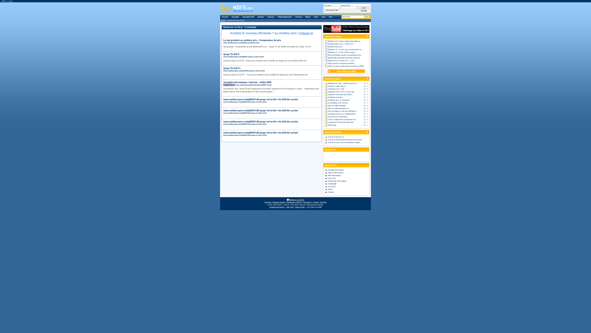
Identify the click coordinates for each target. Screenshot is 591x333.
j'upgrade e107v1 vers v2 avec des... (342, 92)
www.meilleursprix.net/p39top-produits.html (241, 43)
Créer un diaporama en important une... (342, 119)
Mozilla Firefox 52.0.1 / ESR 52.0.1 (341, 44)
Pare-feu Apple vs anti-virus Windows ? (342, 111)
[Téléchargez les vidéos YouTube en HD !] (346, 31)
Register (364, 10)
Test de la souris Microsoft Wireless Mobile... (344, 142)
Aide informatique (334, 175)
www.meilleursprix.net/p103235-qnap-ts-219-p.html (244, 71)
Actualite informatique (336, 170)
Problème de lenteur (335, 97)
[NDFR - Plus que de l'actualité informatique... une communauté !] (295, 8)
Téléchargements (285, 17)
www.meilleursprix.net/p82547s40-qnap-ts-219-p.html (245, 102)
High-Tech (290, 207)
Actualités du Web (346, 71)
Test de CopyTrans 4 (336, 137)
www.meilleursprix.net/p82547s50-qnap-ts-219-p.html (245, 113)
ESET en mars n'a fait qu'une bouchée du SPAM (346, 66)
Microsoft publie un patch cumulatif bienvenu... (345, 55)
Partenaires (307, 202)
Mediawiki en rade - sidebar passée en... (343, 83)
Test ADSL (332, 186)
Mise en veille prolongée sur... (339, 108)
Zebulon (331, 192)
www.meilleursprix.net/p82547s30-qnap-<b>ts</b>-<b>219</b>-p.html (260, 121)
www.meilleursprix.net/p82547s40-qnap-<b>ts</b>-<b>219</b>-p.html (260, 99)
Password (344, 5)
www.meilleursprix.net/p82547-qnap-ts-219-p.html (243, 57)
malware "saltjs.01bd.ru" (337, 86)
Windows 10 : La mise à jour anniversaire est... (345, 49)
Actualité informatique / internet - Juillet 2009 (247, 82)
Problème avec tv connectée (338, 100)
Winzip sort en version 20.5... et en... (341, 61)
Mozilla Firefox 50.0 (335, 47)
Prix (330, 17)
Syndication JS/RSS (294, 202)
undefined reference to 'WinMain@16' (342, 114)
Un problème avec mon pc (338, 103)
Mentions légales (279, 202)
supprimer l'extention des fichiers (340, 94)
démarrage (332, 125)
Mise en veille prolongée (337, 106)
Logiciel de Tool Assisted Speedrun (341, 122)
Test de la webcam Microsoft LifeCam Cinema (345, 140)
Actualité (235, 17)
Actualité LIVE (248, 17)
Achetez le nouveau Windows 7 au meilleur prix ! (271, 33)
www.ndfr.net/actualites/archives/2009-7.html (253, 85)
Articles (261, 17)
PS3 (312, 207)
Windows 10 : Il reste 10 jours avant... (342, 52)
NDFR (223, 20)
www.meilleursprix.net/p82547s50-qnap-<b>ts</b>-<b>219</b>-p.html (260, 110)
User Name (327, 5)
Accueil (225, 17)
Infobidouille (332, 184)
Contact (316, 202)
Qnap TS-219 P (231, 54)
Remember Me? (332, 10)
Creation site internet (277, 207)
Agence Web (300, 207)
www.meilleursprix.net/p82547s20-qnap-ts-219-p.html (245, 135)
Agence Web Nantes (335, 173)
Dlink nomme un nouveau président (341, 63)
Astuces (270, 17)
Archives (323, 202)
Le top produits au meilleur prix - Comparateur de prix (252, 40)
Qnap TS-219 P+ (232, 68)
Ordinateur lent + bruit (336, 89)
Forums (299, 17)
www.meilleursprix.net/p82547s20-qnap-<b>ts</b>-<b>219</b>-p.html (260, 132)
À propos (268, 202)
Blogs (308, 17)
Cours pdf (331, 178)
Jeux (323, 17)
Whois (330, 189)
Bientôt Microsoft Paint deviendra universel (344, 58)
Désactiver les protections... (338, 117)
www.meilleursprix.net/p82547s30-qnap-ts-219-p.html (245, 124)
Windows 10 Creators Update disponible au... (345, 41)
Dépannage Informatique (337, 181)
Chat (316, 17)
